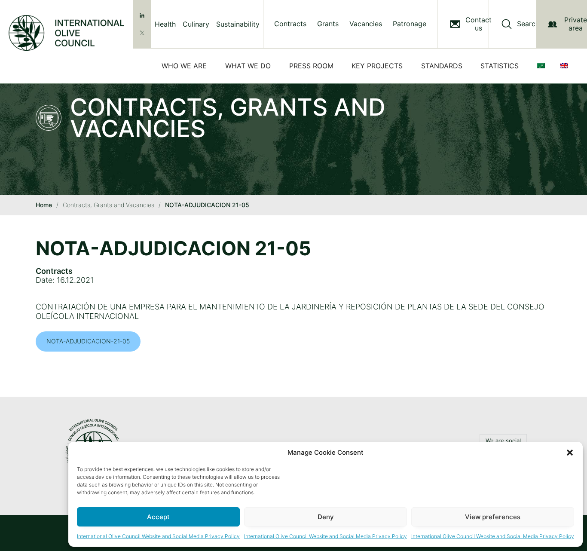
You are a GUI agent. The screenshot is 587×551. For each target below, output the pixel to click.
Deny (326, 517)
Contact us (478, 24)
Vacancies (365, 24)
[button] (570, 452)
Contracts (290, 24)
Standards (441, 65)
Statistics (499, 65)
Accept (158, 517)
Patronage (409, 24)
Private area (575, 23)
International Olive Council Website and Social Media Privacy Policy (158, 536)
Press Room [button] (311, 65)
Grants (328, 24)
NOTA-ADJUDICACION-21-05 (88, 341)
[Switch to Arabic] (542, 65)
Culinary (196, 24)
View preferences (492, 517)
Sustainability (238, 24)
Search (528, 24)
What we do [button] (248, 65)
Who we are (184, 65)
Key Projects (377, 65)
